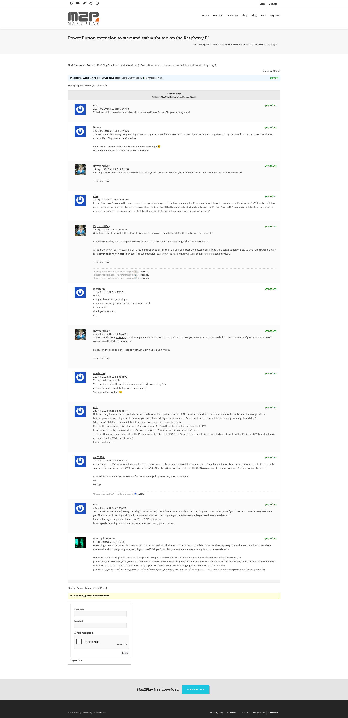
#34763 (124, 109)
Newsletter (232, 712)
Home (205, 15)
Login (262, 4)
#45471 (123, 460)
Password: (79, 621)
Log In (125, 653)
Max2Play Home (76, 65)
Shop (245, 15)
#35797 (121, 292)
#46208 (120, 542)
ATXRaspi (275, 71)
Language (273, 4)
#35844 (123, 410)
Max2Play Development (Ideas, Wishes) (118, 65)
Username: (79, 609)
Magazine (275, 15)
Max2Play (197, 44)
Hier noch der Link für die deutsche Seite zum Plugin (121, 150)
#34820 (124, 131)
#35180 (124, 169)
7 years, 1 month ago (129, 78)
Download (232, 15)
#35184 (124, 199)
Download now (196, 689)
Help (263, 15)
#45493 (123, 508)
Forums (91, 65)
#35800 (123, 376)
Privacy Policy (258, 712)
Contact (244, 712)
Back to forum (175, 93)
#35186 (123, 229)
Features (217, 15)
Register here (76, 660)
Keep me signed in (85, 633)
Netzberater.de (99, 712)
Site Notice (273, 712)
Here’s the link (128, 138)
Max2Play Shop (216, 712)
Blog (254, 15)
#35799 (123, 334)
